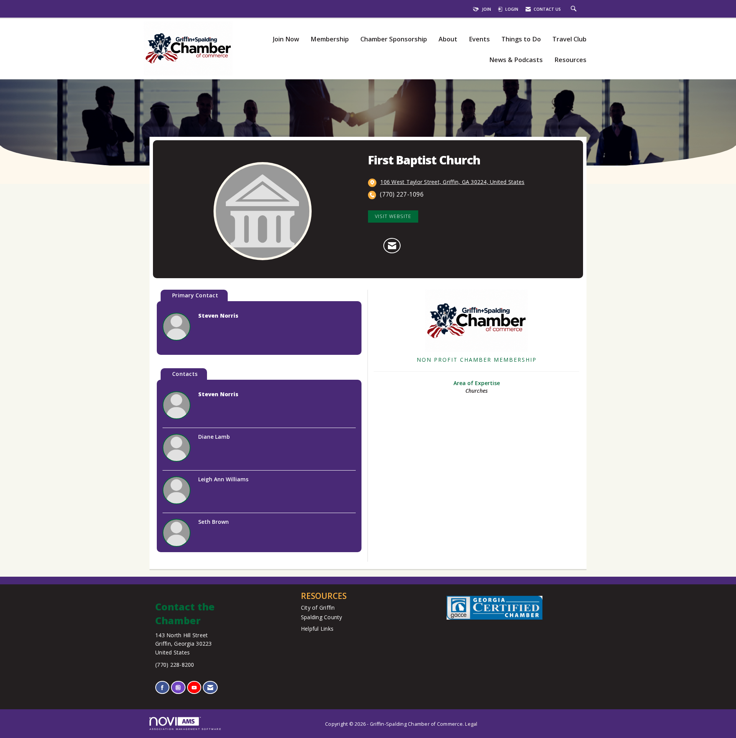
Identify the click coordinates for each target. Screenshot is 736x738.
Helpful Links (317, 628)
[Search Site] (574, 9)
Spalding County (321, 617)
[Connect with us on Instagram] (178, 687)
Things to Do (521, 39)
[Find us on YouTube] (194, 687)
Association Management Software (186, 729)
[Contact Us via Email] (210, 687)
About (448, 39)
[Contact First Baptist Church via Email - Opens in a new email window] (392, 245)
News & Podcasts (516, 60)
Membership (329, 39)
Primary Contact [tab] (195, 295)
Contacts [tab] (184, 373)
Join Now (286, 39)
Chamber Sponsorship (393, 39)
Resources (570, 60)
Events (479, 39)
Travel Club (569, 39)
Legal (471, 724)
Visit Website (393, 216)
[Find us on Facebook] (162, 687)
